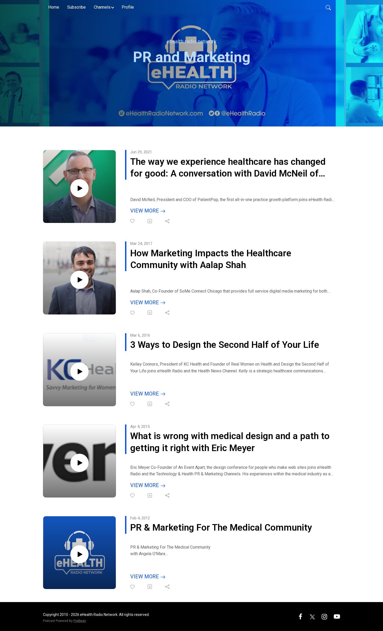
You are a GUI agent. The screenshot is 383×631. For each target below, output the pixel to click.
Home (53, 7)
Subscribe (76, 7)
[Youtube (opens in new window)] (337, 616)
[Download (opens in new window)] (150, 221)
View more (145, 211)
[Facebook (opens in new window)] (300, 616)
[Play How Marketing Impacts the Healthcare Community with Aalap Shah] (79, 280)
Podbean (79, 621)
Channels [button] (102, 7)
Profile (128, 7)
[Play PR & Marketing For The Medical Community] (79, 554)
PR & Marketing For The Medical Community (221, 527)
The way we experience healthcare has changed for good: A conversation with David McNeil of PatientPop (228, 168)
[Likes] (133, 221)
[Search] (328, 7)
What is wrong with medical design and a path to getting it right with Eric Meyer (230, 442)
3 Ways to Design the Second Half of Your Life (224, 344)
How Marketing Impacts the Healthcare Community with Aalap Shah (210, 259)
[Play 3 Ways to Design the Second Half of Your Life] (79, 371)
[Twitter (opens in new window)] (312, 616)
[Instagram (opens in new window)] (324, 616)
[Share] (168, 221)
